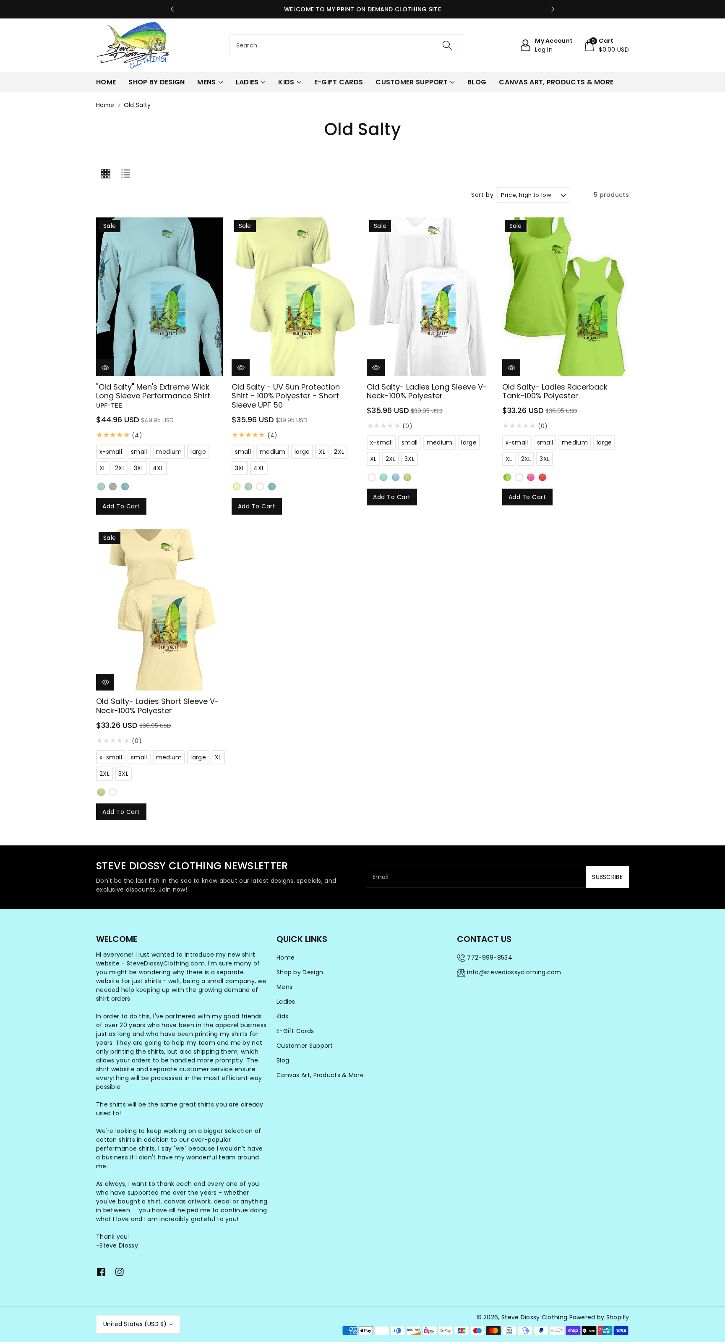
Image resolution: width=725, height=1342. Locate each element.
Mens (284, 987)
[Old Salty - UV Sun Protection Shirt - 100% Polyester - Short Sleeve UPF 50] (295, 296)
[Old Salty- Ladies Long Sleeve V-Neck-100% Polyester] (430, 296)
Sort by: (483, 195)
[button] (606, 45)
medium (169, 451)
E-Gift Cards (295, 1031)
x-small (110, 451)
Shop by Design (299, 972)
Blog (282, 1060)
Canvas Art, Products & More (320, 1075)
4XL (158, 468)
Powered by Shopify (599, 1317)
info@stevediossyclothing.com (514, 972)
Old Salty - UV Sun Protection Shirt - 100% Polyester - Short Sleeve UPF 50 (286, 396)
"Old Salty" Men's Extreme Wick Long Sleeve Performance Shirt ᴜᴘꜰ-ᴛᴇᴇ (153, 396)
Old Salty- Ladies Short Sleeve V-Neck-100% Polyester (157, 706)
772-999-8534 (489, 957)
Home (105, 105)
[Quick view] (105, 367)
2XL (120, 468)
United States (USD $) (135, 1324)
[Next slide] (553, 9)
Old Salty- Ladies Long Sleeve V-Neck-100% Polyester (427, 391)
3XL (139, 468)
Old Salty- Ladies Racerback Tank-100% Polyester (555, 391)
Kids (282, 1016)
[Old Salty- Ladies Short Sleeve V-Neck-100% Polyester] (160, 610)
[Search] (447, 45)
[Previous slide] (172, 9)
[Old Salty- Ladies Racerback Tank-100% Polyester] (565, 296)
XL (102, 468)
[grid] (105, 174)
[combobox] (346, 45)
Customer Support (304, 1045)
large (198, 451)
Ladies (285, 1001)
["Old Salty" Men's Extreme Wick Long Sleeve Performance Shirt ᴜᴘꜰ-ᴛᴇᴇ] (159, 296)
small (139, 451)
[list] (125, 174)
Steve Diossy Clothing (534, 1317)
